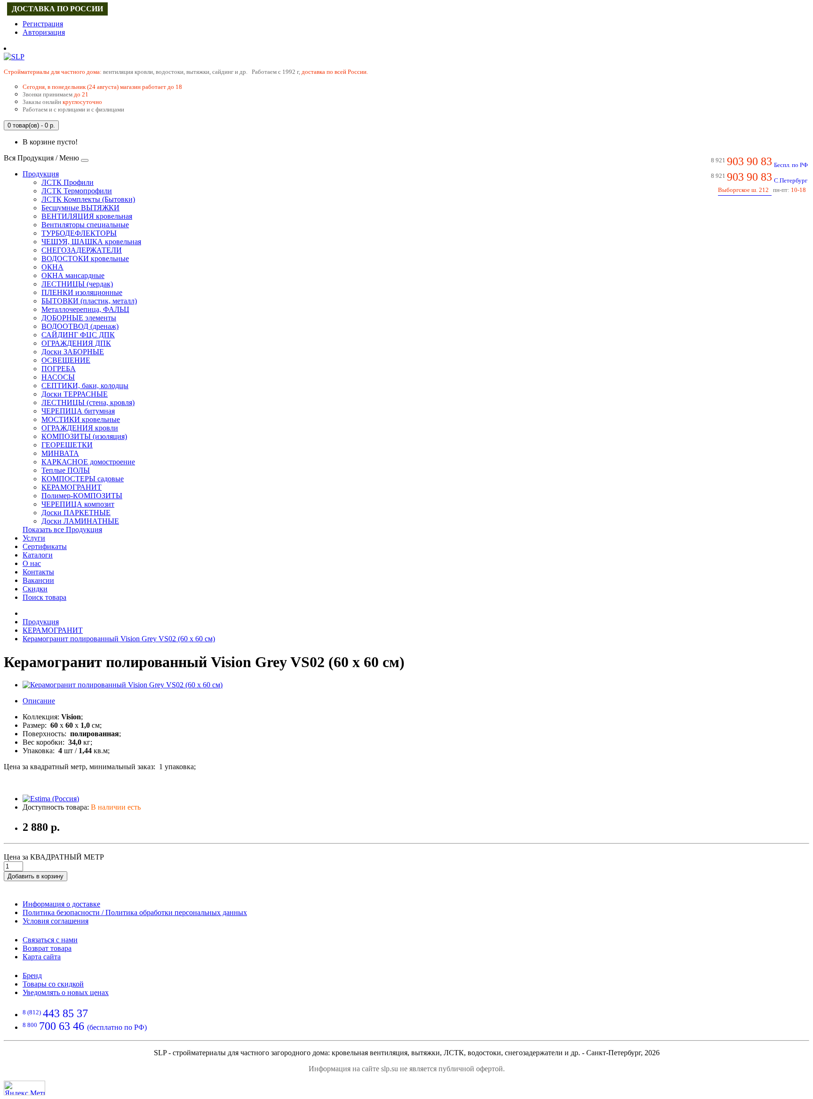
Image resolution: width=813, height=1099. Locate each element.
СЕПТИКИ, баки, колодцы (84, 386)
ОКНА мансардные (72, 275)
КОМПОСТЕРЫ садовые (82, 479)
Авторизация (44, 32)
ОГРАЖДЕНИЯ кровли (79, 428)
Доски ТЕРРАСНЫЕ (74, 394)
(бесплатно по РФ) (85, 1027)
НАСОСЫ (58, 377)
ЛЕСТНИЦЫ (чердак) (77, 284)
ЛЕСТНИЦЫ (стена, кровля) (88, 402)
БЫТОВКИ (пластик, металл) (89, 301)
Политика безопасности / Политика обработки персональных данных (135, 912)
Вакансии (38, 580)
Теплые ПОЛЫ (65, 470)
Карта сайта (42, 957)
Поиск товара (44, 597)
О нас (32, 563)
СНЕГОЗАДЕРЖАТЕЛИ (81, 250)
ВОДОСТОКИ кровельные (85, 259)
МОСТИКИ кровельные (80, 419)
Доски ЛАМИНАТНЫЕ (80, 521)
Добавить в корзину (36, 876)
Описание (39, 701)
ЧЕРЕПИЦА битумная (78, 411)
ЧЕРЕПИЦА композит (77, 504)
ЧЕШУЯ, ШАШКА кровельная (91, 242)
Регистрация (43, 24)
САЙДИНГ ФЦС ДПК (78, 335)
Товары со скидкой (53, 984)
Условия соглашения (55, 921)
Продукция (41, 174)
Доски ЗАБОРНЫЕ (72, 352)
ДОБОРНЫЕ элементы (78, 318)
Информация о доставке (61, 904)
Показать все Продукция (62, 530)
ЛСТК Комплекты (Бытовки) (88, 199)
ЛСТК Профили (67, 182)
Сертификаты (45, 546)
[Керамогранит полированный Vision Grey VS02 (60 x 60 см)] (123, 685)
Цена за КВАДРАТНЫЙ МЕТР (54, 857)
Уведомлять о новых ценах (66, 992)
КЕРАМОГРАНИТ (71, 487)
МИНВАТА (60, 453)
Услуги (34, 538)
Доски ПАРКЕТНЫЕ (76, 513)
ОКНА (52, 267)
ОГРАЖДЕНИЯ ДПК (76, 343)
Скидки (35, 589)
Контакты (38, 572)
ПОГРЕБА (58, 369)
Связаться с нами (50, 940)
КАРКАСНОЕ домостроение (88, 462)
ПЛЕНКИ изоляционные (81, 292)
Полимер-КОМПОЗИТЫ (81, 496)
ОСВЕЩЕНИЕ (65, 360)
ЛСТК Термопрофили (76, 191)
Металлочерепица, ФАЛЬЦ (85, 309)
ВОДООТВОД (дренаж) (80, 326)
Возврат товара (47, 948)
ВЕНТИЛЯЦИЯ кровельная (86, 216)
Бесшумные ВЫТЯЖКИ (80, 208)
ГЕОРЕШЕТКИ (67, 445)
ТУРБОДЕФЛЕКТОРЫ (79, 233)
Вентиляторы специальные (85, 225)
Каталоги (38, 555)
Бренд (32, 976)
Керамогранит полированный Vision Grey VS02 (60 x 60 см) (119, 639)
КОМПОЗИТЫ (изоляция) (84, 436)
